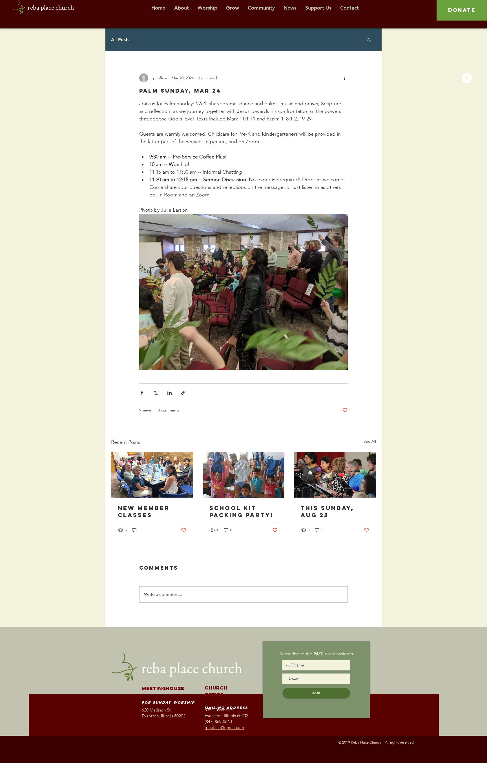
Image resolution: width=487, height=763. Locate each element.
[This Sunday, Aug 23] (335, 475)
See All (370, 441)
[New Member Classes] (152, 475)
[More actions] (344, 78)
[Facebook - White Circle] (467, 78)
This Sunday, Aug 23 (327, 511)
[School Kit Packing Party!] (244, 475)
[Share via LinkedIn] (169, 392)
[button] (368, 39)
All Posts (120, 39)
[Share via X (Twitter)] (155, 392)
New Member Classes (144, 511)
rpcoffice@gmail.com (224, 727)
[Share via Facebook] (142, 392)
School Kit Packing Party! (241, 511)
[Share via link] (183, 392)
